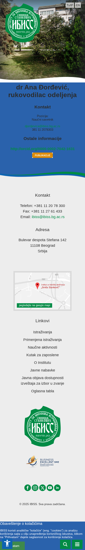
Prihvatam (12, 546)
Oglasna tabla (42, 391)
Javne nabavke (42, 370)
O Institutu (42, 363)
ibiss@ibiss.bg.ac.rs (48, 217)
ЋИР (70, 5)
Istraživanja (42, 332)
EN (78, 5)
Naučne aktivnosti (42, 347)
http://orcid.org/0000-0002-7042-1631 (43, 149)
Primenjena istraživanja (42, 340)
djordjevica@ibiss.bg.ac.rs (42, 126)
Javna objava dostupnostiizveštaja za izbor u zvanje (42, 380)
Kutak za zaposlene (42, 355)
